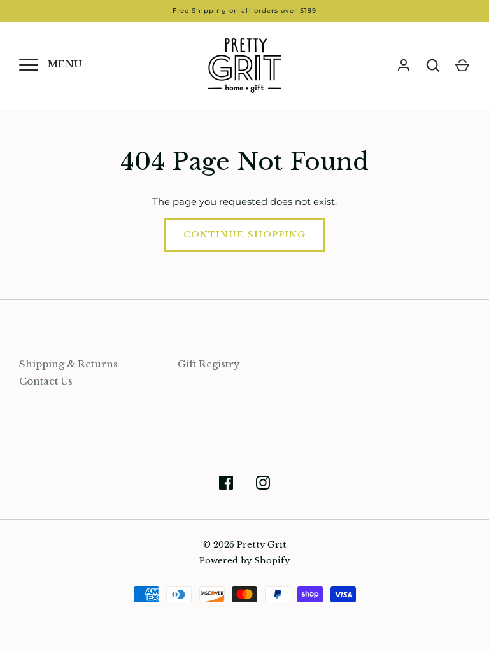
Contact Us (46, 381)
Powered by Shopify (244, 560)
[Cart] (462, 66)
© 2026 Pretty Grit (245, 544)
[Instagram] (263, 485)
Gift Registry (209, 364)
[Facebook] (226, 485)
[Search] (433, 66)
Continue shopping (244, 234)
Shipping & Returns (68, 364)
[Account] (404, 66)
